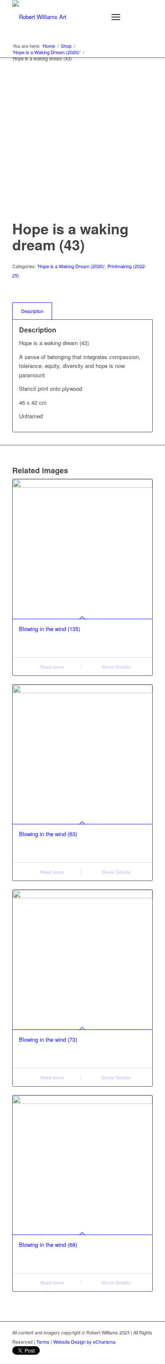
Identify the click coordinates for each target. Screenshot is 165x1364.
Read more (51, 667)
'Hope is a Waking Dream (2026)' (71, 266)
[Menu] (115, 17)
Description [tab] (32, 311)
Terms (43, 1341)
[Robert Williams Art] (68, 17)
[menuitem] (117, 17)
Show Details (115, 667)
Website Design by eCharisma (84, 1341)
